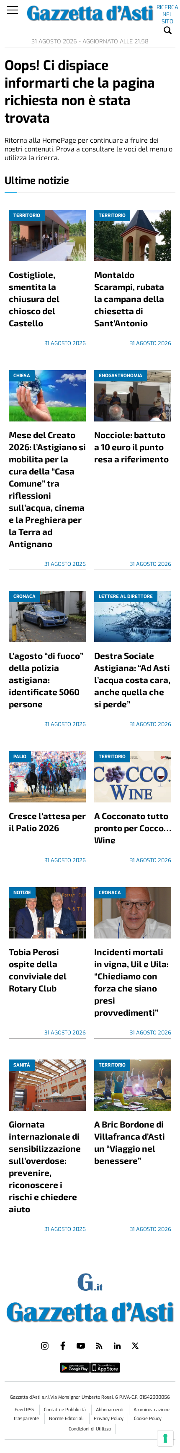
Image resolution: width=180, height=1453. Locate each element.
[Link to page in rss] (99, 1345)
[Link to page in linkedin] (117, 1345)
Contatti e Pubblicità (65, 1410)
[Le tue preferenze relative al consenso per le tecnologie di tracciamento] (165, 1438)
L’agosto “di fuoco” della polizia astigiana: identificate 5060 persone (46, 679)
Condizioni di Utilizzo (90, 1429)
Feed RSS (25, 1410)
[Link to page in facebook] (62, 1345)
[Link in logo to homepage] (90, 1310)
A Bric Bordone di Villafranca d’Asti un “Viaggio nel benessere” (129, 1142)
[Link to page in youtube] (80, 1345)
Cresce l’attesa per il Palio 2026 (47, 821)
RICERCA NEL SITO (167, 9)
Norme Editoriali (67, 1418)
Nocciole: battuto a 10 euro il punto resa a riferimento (131, 446)
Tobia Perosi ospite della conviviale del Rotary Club (38, 969)
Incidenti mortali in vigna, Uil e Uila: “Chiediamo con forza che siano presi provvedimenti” (131, 981)
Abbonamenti (110, 1410)
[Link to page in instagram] (44, 1345)
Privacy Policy (108, 1418)
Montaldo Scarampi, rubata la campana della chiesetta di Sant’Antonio (129, 298)
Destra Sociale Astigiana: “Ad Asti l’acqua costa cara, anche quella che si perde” (132, 679)
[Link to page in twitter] (135, 1345)
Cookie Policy (148, 1418)
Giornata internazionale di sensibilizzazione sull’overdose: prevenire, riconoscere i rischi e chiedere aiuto (45, 1166)
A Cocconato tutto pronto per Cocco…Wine (132, 827)
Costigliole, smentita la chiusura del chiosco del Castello (34, 298)
